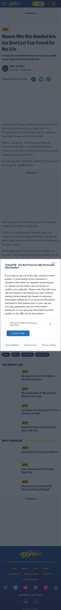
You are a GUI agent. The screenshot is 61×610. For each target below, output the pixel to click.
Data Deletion (12, 345)
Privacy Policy (49, 345)
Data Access (30, 345)
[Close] (55, 265)
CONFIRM (18, 333)
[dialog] (30, 305)
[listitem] (30, 324)
